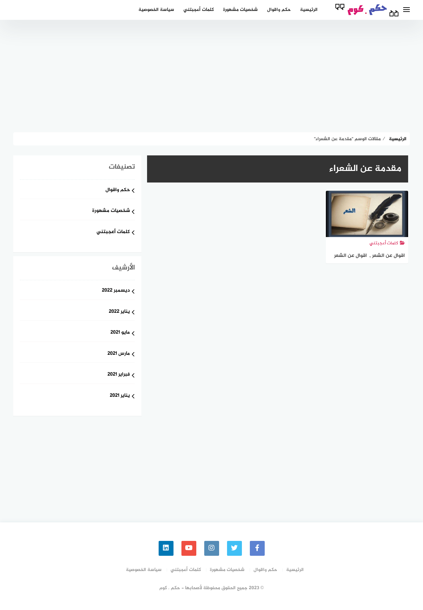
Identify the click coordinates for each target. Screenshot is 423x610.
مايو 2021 (120, 333)
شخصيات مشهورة (240, 10)
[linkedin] (166, 548)
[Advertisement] (211, 76)
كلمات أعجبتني (198, 10)
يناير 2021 (120, 396)
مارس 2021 (118, 354)
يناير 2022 (119, 312)
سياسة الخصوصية (156, 10)
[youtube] (188, 548)
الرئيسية (309, 10)
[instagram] (211, 548)
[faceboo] (257, 548)
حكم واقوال (279, 10)
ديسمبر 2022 (116, 291)
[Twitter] (234, 548)
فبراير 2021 (118, 375)
